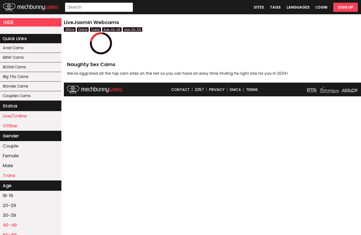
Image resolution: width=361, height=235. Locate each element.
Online (82, 29)
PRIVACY (216, 89)
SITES (259, 7)
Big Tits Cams (15, 76)
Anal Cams (13, 48)
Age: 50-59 (132, 29)
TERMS (252, 89)
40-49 (10, 225)
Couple (10, 146)
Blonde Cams (15, 86)
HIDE (8, 22)
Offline (10, 126)
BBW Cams (13, 57)
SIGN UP (345, 7)
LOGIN (321, 7)
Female (11, 156)
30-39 (9, 215)
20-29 (9, 205)
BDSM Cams (14, 67)
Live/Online (15, 116)
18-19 (8, 195)
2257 (199, 89)
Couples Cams (17, 96)
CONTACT (180, 89)
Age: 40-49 (111, 29)
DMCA (235, 89)
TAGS (275, 7)
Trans (9, 175)
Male (8, 165)
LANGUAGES (298, 7)
